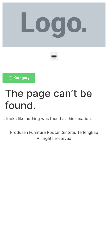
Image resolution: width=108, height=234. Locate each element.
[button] (54, 56)
